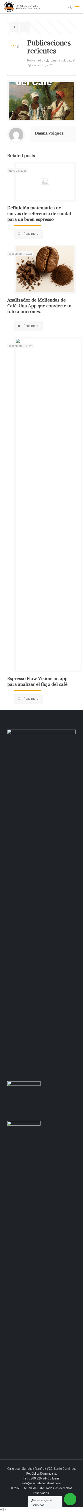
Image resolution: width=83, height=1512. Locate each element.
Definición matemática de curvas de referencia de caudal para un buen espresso (39, 213)
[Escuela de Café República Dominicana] (23, 6)
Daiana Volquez (61, 60)
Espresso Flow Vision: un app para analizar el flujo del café (37, 681)
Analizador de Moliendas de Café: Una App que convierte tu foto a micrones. (39, 305)
